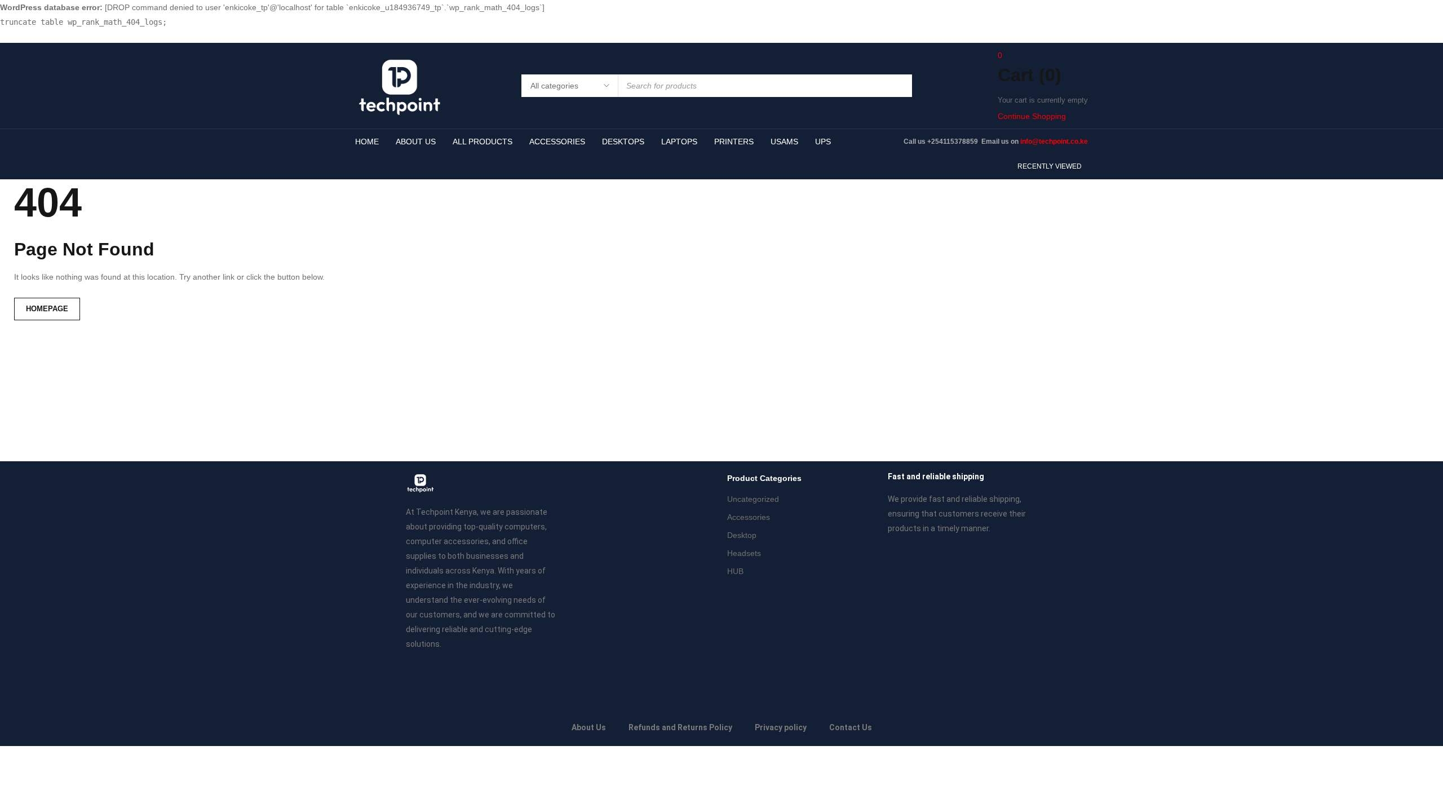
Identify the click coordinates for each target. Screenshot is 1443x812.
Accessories (748, 517)
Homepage (47, 308)
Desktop (741, 535)
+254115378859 (953, 141)
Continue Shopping (1032, 116)
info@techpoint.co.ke (1054, 141)
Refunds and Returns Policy (680, 727)
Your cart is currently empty (1043, 100)
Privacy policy (781, 727)
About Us (589, 727)
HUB (735, 571)
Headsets (744, 553)
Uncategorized (753, 499)
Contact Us (850, 727)
